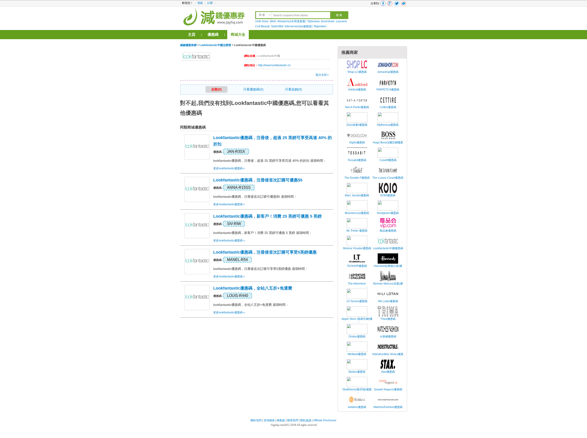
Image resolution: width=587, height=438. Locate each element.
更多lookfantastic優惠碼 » (229, 168)
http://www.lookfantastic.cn (274, 65)
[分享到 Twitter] (396, 3)
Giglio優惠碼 (357, 142)
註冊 (210, 3)
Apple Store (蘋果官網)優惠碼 (356, 321)
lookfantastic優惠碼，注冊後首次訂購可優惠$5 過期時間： (255, 196)
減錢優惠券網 (214, 16)
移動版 (281, 420)
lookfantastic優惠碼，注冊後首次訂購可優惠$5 (257, 180)
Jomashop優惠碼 (388, 72)
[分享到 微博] (403, 3)
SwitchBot (277, 26)
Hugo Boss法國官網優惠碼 (388, 145)
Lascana (341, 21)
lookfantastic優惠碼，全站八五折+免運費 (252, 288)
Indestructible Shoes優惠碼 (387, 357)
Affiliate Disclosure (324, 420)
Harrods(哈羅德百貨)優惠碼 (388, 268)
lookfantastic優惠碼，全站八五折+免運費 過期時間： (251, 305)
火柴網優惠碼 (388, 336)
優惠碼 (213, 34)
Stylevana (313, 21)
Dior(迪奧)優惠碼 (356, 124)
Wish (273, 21)
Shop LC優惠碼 (357, 72)
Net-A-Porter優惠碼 (357, 107)
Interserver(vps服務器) (299, 26)
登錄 (200, 3)
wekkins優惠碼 (357, 407)
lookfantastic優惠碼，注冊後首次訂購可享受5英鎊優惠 (265, 252)
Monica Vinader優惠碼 (357, 248)
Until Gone (262, 21)
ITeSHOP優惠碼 (357, 266)
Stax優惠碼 (388, 371)
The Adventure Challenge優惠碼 (357, 286)
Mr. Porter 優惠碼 (356, 230)
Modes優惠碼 (357, 371)
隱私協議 (306, 420)
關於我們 (256, 420)
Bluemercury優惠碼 (357, 213)
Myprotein (320, 26)
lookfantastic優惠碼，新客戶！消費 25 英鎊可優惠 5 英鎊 (267, 216)
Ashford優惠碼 (357, 89)
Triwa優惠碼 (388, 318)
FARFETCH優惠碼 (388, 89)
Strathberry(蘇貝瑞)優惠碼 (357, 392)
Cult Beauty (262, 26)
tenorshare (328, 21)
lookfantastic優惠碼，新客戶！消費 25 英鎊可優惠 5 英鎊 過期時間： (262, 233)
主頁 (191, 34)
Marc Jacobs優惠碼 (357, 195)
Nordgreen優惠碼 (388, 213)
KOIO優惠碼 (387, 195)
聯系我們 (292, 420)
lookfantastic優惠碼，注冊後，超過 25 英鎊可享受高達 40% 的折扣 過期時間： (269, 160)
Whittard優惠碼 (357, 354)
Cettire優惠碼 (388, 107)
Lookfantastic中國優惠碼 (388, 248)
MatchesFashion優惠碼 (388, 407)
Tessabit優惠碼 (357, 160)
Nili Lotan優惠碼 (388, 301)
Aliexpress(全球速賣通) (291, 21)
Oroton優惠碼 (357, 336)
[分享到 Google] (389, 3)
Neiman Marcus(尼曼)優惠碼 (388, 286)
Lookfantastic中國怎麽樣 (215, 45)
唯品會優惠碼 (388, 230)
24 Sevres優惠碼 (356, 301)
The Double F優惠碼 (357, 177)
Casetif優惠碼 (387, 160)
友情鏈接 (269, 420)
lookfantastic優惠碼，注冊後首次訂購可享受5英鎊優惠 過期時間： (260, 269)
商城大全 (238, 34)
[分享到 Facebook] (382, 3)
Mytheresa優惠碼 (388, 124)
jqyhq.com (278, 425)
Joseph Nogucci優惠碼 (388, 389)
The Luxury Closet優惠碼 (387, 177)
